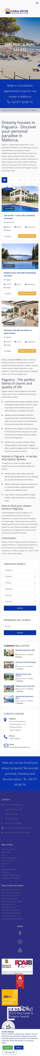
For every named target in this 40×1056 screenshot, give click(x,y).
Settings (19, 1047)
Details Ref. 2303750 (27, 293)
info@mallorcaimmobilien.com (19, 747)
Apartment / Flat (7, 861)
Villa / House (6, 852)
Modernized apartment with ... (24, 697)
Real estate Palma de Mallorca (12, 919)
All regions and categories (11, 878)
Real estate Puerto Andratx (11, 893)
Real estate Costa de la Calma (12, 901)
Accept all (7, 1047)
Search (20, 608)
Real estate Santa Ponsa (10, 890)
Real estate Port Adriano (10, 910)
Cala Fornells (10, 222)
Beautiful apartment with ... (25, 651)
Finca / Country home (9, 858)
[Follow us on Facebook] (20, 933)
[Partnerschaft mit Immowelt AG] (10, 997)
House (4, 855)
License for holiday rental (11, 875)
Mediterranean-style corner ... (23, 675)
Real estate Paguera (9, 907)
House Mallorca (24, 110)
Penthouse (5, 864)
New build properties (9, 869)
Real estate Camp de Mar (10, 896)
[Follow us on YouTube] (20, 950)
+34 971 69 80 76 (22, 102)
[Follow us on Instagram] (20, 941)
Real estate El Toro (8, 904)
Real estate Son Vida (9, 916)
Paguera (8, 280)
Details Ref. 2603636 (27, 236)
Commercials (6, 872)
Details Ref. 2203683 (27, 351)
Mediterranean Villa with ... (26, 686)
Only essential (9, 1052)
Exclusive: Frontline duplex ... (26, 663)
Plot (3, 866)
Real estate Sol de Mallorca (11, 913)
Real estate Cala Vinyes (10, 899)
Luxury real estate (8, 849)
